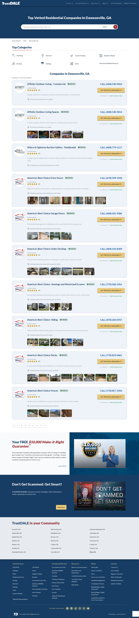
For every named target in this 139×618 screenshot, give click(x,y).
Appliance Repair (109, 55)
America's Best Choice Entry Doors (45, 178)
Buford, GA (54, 541)
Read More (61, 507)
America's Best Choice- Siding (42, 319)
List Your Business (116, 3)
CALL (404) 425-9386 (111, 213)
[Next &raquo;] (44, 425)
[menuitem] (20, 570)
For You (68, 3)
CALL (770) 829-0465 (111, 355)
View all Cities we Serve (20, 599)
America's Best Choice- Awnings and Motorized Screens (56, 284)
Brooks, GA (54, 537)
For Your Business (81, 3)
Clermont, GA (94, 541)
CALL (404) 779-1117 (111, 147)
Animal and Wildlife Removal (108, 63)
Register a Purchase (130, 3)
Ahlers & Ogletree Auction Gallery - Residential (51, 147)
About (104, 3)
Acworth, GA (16, 529)
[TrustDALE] (11, 3)
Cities (25, 41)
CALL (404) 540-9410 (111, 84)
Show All (93, 552)
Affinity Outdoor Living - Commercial (46, 84)
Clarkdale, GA (94, 533)
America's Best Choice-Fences (42, 390)
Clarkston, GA (94, 537)
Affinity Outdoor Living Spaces (43, 112)
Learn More (62, 466)
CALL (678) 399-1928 (111, 178)
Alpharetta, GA (17, 537)
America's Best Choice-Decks (42, 355)
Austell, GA (15, 548)
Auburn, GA (16, 544)
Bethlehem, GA (56, 533)
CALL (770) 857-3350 (111, 390)
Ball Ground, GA (56, 529)
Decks (77, 64)
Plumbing (20, 55)
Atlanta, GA (16, 541)
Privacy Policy (112, 614)
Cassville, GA (55, 552)
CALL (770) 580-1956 (111, 284)
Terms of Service (121, 614)
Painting (48, 64)
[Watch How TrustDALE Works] (99, 496)
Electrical (49, 55)
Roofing (19, 64)
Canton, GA (54, 544)
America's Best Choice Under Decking (46, 248)
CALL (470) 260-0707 (111, 319)
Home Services (16, 41)
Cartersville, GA (56, 548)
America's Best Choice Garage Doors (46, 213)
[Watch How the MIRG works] (99, 453)
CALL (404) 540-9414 (111, 112)
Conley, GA (93, 544)
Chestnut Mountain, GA (97, 529)
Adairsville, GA (17, 533)
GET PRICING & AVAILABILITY (111, 90)
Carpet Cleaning (80, 55)
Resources (94, 3)
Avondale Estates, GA (19, 552)
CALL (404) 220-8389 (111, 249)
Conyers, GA (94, 548)
